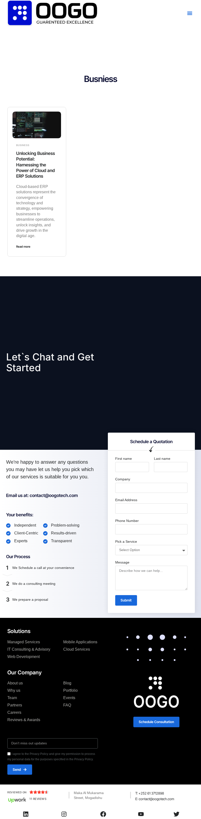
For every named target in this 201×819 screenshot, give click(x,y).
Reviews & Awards (23, 720)
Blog (67, 683)
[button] (190, 13)
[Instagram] (64, 814)
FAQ (67, 705)
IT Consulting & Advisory (28, 649)
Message (122, 562)
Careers (14, 712)
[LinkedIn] (26, 814)
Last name (162, 459)
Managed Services (23, 642)
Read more (23, 246)
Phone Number (127, 521)
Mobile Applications (80, 642)
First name (123, 459)
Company (122, 479)
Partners (14, 705)
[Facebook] (103, 814)
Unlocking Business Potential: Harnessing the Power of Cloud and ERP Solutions (35, 165)
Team (12, 698)
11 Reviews (37, 799)
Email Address (126, 500)
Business (22, 145)
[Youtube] (141, 814)
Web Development (23, 657)
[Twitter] (176, 814)
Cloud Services (76, 649)
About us (15, 683)
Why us (13, 690)
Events (69, 698)
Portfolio (70, 690)
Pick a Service (126, 541)
